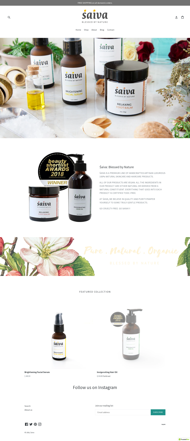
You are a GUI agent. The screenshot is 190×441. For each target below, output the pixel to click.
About (94, 29)
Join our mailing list (104, 405)
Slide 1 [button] (92, 134)
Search (28, 406)
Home (78, 29)
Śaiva (32, 432)
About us (28, 410)
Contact (110, 29)
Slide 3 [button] (97, 134)
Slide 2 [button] (95, 134)
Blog (102, 29)
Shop (86, 29)
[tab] (92, 134)
